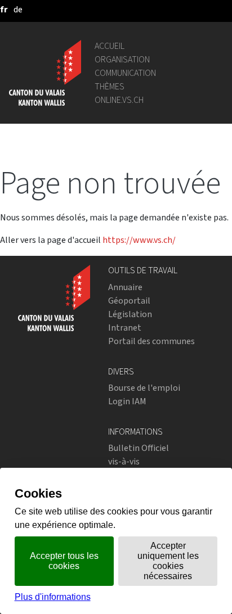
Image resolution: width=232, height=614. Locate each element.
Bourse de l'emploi (144, 388)
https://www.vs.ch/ (139, 240)
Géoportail (129, 300)
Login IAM (127, 401)
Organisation (122, 59)
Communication (125, 73)
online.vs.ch (119, 100)
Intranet (124, 327)
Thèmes (109, 86)
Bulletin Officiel (138, 448)
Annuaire (125, 287)
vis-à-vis (124, 461)
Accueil (109, 46)
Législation (130, 314)
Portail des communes (151, 341)
